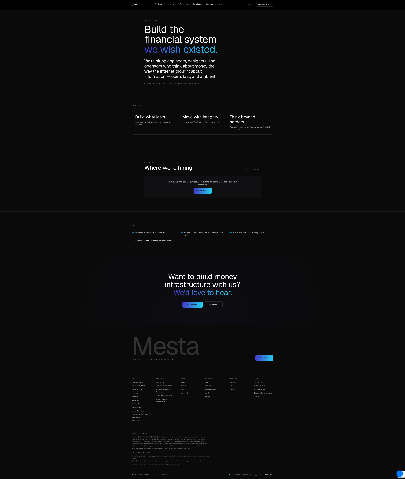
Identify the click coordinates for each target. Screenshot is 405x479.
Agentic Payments (138, 411)
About (183, 382)
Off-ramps (135, 400)
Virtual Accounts (137, 382)
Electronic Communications (263, 393)
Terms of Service (260, 386)
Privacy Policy (259, 382)
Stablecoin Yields (137, 389)
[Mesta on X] (260, 474)
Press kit (183, 389)
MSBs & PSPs (160, 382)
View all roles (202, 191)
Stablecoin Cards (137, 407)
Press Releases (210, 389)
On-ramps (135, 397)
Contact (221, 4)
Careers (183, 386)
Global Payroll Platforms (164, 395)
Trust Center (248, 4)
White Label (136, 421)
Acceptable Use (259, 389)
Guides (233, 386)
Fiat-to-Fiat (135, 404)
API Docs (233, 382)
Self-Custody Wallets (139, 386)
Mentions (208, 393)
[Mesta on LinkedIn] (256, 474)
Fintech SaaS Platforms (164, 386)
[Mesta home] (135, 4)
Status (233, 389)
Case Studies (209, 386)
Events (207, 397)
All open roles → (253, 170)
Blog (206, 382)
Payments (135, 393)
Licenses (257, 397)
